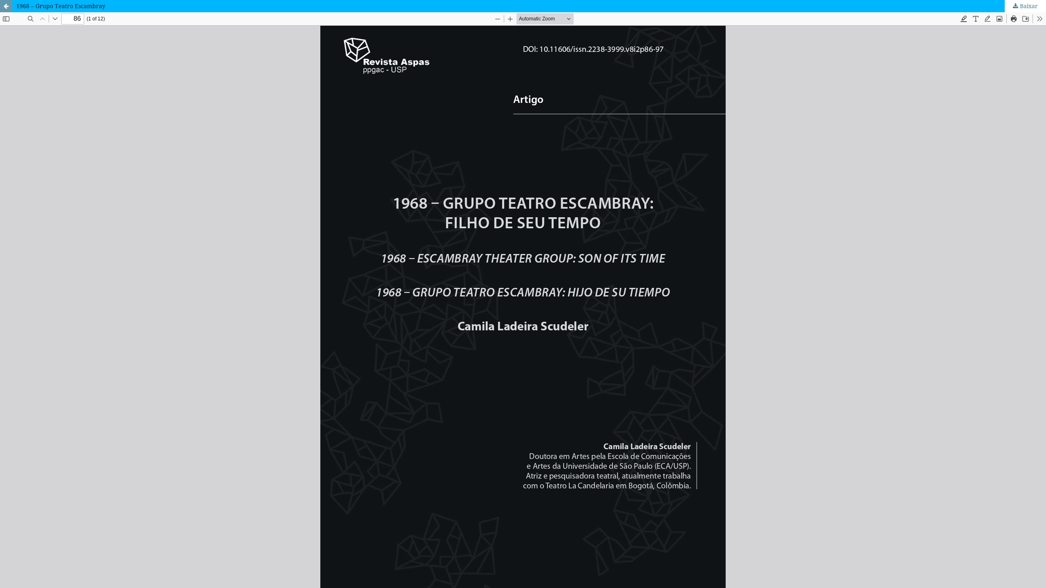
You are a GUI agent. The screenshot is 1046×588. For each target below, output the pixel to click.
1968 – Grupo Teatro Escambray (60, 6)
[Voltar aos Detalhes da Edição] (6, 6)
